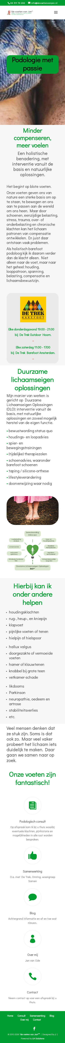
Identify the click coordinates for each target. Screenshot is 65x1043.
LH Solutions (38, 1038)
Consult (21, 1015)
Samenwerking (32, 871)
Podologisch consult (32, 821)
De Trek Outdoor (30, 335)
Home (10, 1015)
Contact (32, 992)
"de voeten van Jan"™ (30, 1034)
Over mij (32, 955)
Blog (33, 913)
